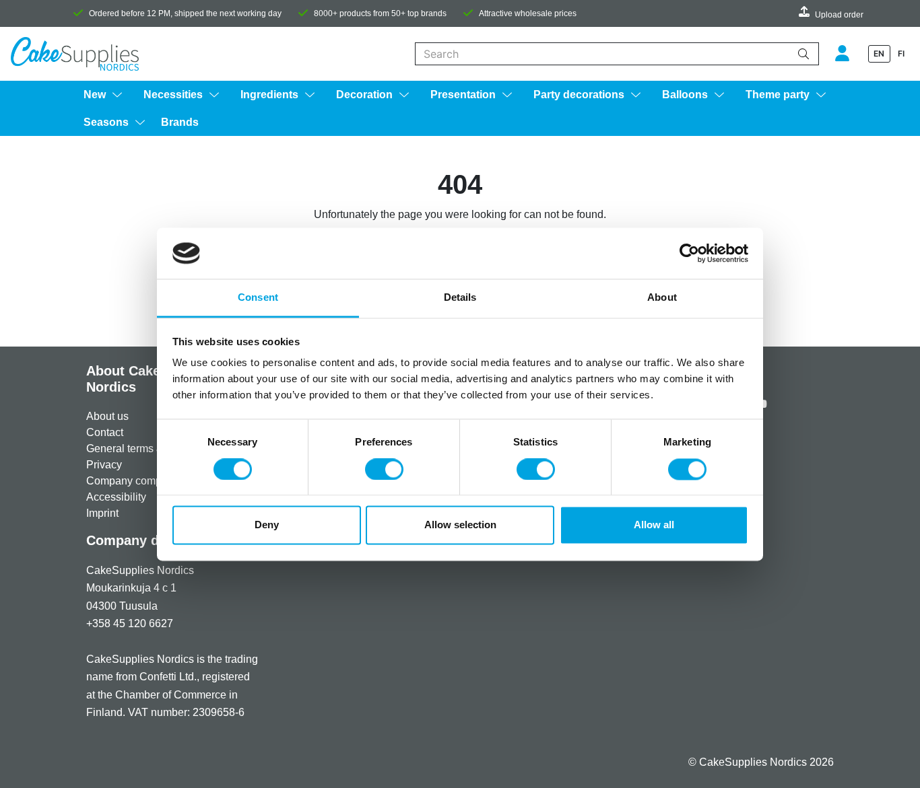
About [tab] (662, 297)
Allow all (654, 525)
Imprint (102, 513)
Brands (180, 122)
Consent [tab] (258, 297)
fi (901, 53)
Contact (104, 432)
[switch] (384, 469)
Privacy (104, 464)
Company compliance (138, 481)
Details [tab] (460, 297)
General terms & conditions (151, 448)
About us (107, 416)
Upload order (839, 15)
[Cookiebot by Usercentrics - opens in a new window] (689, 253)
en (879, 53)
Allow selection (460, 525)
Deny (267, 525)
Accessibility (116, 497)
